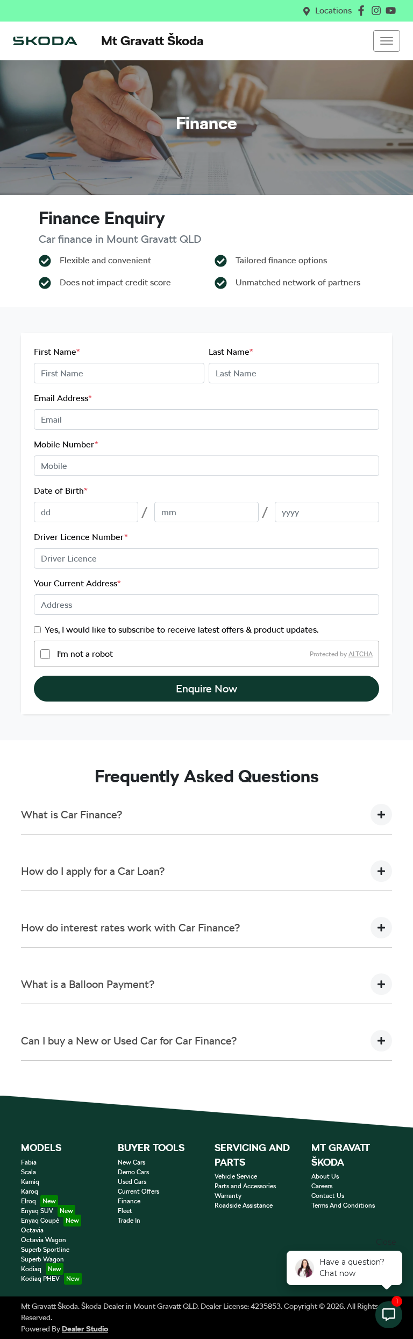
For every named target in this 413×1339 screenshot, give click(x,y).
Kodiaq (31, 1269)
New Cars (131, 1162)
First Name (57, 352)
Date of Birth (61, 491)
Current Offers (138, 1191)
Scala (28, 1172)
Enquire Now (206, 688)
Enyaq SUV (37, 1211)
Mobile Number (66, 444)
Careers (321, 1186)
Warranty (228, 1196)
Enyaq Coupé (40, 1220)
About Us (325, 1176)
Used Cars (132, 1182)
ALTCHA (360, 654)
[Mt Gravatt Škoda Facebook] (363, 10)
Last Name (231, 352)
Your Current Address (77, 583)
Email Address (63, 398)
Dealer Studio (85, 1328)
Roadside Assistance (244, 1205)
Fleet (125, 1211)
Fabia (29, 1162)
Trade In (129, 1220)
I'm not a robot (85, 654)
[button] (386, 41)
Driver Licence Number (81, 537)
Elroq (28, 1201)
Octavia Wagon (43, 1240)
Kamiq (30, 1182)
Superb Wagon (42, 1259)
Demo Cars (133, 1172)
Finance (129, 1201)
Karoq (29, 1191)
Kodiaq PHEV (40, 1278)
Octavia (32, 1230)
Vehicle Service (236, 1176)
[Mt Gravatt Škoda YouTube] (393, 10)
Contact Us (327, 1196)
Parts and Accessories (245, 1186)
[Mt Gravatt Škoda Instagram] (378, 10)
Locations (333, 10)
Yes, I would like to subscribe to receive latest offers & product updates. (181, 630)
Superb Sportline (45, 1249)
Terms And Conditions (343, 1205)
